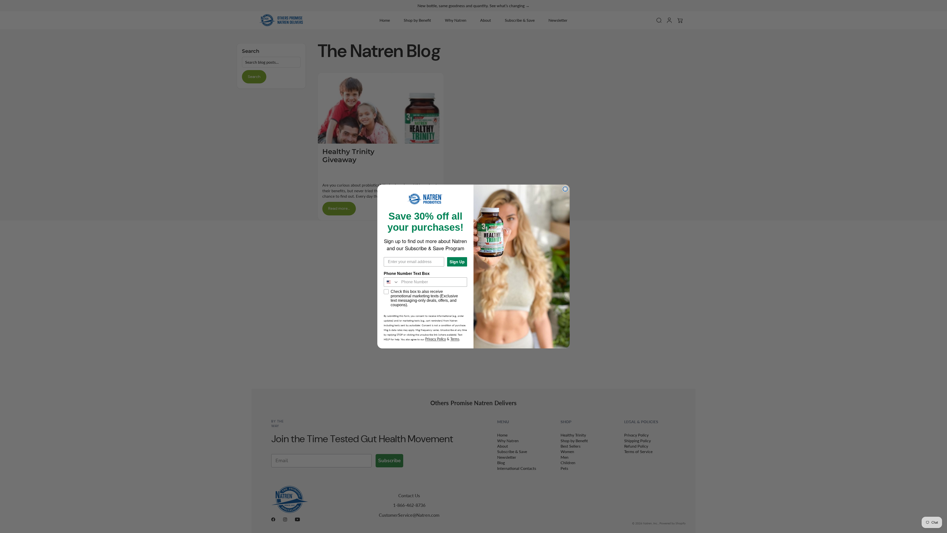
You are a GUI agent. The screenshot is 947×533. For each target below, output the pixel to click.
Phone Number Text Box (407, 273)
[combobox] (391, 282)
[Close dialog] (565, 189)
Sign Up (457, 262)
